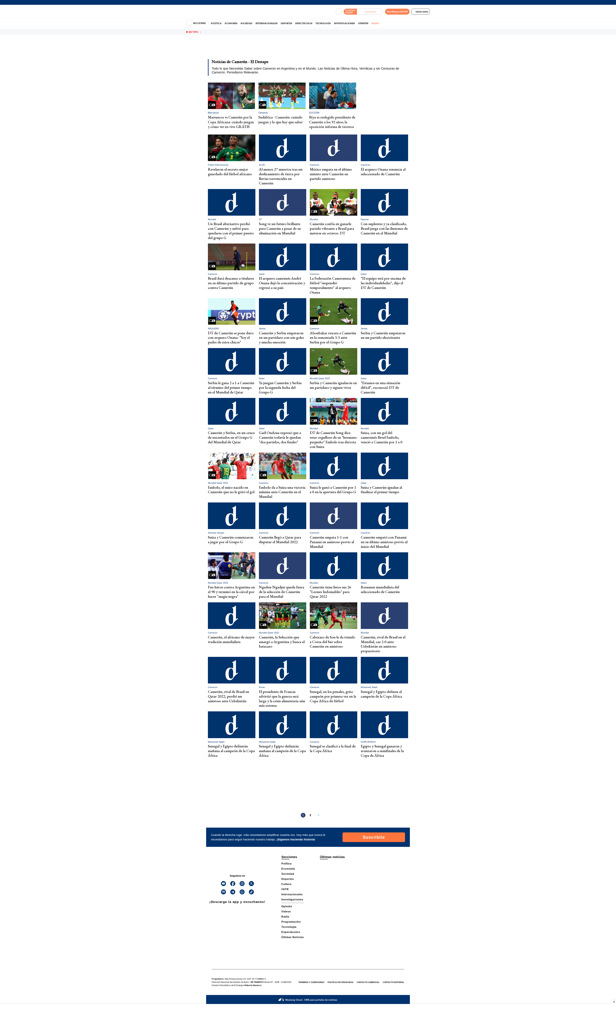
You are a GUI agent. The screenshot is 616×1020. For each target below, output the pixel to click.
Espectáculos (303, 23)
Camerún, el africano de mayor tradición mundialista (231, 639)
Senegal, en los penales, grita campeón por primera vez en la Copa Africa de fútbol (333, 696)
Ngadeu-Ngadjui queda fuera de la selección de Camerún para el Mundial (281, 592)
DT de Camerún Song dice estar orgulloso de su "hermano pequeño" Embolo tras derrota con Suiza (333, 439)
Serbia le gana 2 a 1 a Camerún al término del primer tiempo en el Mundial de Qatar (231, 387)
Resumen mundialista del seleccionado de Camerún (380, 589)
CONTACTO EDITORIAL (393, 982)
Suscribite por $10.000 (397, 11)
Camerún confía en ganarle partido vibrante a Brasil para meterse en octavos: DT (332, 228)
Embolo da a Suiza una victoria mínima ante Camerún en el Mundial (282, 492)
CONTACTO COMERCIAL (368, 982)
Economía (231, 23)
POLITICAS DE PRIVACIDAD (340, 982)
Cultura (286, 884)
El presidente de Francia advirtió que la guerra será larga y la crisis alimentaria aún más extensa (282, 698)
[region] (308, 49)
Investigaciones (344, 23)
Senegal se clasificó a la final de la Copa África (333, 748)
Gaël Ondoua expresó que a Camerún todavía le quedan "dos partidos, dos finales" (280, 437)
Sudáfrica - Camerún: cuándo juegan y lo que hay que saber (280, 119)
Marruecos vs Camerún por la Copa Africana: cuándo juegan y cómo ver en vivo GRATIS (231, 122)
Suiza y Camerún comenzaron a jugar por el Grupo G (230, 539)
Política (216, 23)
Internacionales (267, 23)
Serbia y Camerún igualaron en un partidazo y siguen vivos (333, 385)
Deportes (286, 23)
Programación (291, 921)
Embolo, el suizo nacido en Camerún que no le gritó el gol (231, 489)
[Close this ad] (614, 1001)
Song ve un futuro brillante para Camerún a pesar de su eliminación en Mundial (280, 228)
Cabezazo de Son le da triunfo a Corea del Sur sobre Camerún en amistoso (332, 642)
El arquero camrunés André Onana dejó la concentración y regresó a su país (282, 283)
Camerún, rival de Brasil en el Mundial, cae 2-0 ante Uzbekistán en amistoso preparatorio (383, 644)
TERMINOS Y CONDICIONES (311, 982)
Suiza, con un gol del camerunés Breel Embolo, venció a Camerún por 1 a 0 (381, 437)
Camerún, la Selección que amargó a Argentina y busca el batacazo (282, 642)
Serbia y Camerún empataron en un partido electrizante (383, 335)
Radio (375, 23)
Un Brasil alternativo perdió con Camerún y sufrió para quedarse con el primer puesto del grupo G (231, 230)
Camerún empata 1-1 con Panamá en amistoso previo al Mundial (332, 542)
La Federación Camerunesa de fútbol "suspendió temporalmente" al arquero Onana (332, 285)
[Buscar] (338, 11)
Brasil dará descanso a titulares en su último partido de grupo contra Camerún (231, 283)
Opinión (363, 23)
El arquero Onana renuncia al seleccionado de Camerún (383, 171)
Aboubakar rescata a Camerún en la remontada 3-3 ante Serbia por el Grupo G (333, 337)
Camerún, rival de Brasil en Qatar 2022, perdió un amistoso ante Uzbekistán (228, 696)
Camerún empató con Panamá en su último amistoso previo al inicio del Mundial (384, 542)
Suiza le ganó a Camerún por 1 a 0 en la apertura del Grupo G (333, 489)
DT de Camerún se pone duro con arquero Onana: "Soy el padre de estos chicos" (231, 337)
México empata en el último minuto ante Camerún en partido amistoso (331, 174)
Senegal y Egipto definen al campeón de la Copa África (381, 694)
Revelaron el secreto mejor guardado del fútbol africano (230, 171)
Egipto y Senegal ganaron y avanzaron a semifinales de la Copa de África (382, 751)
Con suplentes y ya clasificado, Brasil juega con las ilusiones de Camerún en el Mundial (384, 228)
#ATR (285, 889)
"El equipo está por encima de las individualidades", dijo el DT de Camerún (383, 283)
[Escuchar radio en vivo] (370, 12)
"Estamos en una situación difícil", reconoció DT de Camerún (380, 387)
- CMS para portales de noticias (311, 1000)
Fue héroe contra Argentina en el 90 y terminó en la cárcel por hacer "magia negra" (231, 592)
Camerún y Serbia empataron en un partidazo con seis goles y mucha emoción (281, 337)
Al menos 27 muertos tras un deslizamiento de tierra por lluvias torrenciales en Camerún (281, 176)
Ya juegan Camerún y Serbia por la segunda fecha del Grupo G (280, 387)
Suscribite (374, 837)
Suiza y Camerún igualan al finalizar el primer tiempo (381, 489)
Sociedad (246, 23)
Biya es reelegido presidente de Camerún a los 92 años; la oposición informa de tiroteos (332, 122)
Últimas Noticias (292, 937)
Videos (286, 911)
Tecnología (323, 23)
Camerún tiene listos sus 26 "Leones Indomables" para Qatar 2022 (330, 592)
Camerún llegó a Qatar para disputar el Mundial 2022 (280, 539)
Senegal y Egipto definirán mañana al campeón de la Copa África (231, 751)
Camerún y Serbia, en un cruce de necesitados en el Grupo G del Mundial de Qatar (231, 437)
